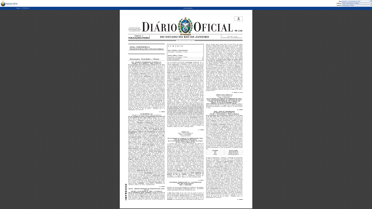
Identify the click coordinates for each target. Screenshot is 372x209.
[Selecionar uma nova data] (371, 1)
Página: (18, 8)
